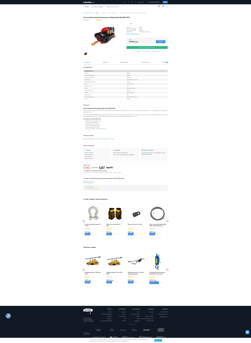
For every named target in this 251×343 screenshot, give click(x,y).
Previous (83, 221)
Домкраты (109, 316)
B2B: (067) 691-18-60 (163, 314)
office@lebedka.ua (164, 316)
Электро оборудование (106, 314)
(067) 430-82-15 (164, 311)
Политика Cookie (150, 320)
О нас (152, 314)
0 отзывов (93, 228)
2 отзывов (136, 228)
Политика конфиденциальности (147, 318)
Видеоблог (137, 320)
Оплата (124, 314)
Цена (130, 39)
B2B (125, 318)
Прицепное (109, 318)
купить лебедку (110, 138)
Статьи (138, 318)
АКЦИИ (124, 320)
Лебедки (110, 311)
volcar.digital (90, 321)
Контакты (151, 311)
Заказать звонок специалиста (147, 47)
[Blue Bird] (130, 24)
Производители (122, 316)
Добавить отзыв (88, 182)
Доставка (87, 165)
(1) (102, 20)
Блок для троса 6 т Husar (135, 224)
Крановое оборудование (106, 320)
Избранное (147, 51)
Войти (165, 2)
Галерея (138, 316)
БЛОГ (138, 311)
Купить (87, 234)
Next (167, 221)
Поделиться (156, 51)
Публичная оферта (149, 316)
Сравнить (138, 51)
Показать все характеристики (132, 33)
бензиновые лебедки (97, 138)
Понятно (158, 340)
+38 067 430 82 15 (155, 2)
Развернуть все (132, 324)
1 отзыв (113, 228)
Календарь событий (135, 314)
